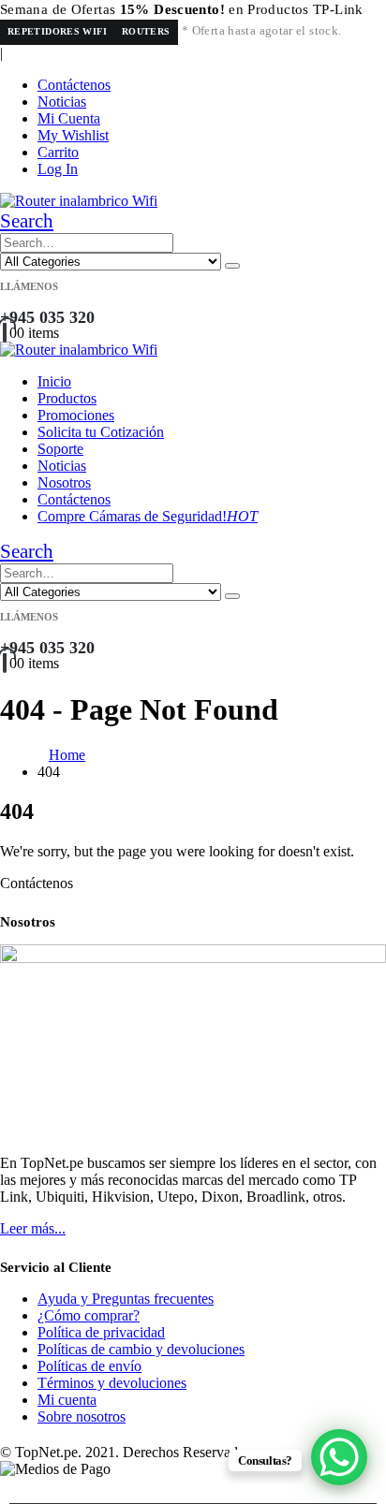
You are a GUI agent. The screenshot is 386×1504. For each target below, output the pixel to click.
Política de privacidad (101, 1332)
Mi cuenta (66, 1400)
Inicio (54, 381)
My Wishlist (73, 135)
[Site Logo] (78, 201)
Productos (66, 398)
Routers (146, 31)
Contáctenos (74, 85)
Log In (57, 169)
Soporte (60, 449)
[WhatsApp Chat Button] (339, 1457)
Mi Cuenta (68, 118)
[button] (26, 221)
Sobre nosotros (81, 1416)
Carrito (58, 152)
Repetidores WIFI (57, 31)
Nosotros (64, 482)
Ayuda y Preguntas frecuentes (125, 1299)
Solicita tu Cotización (100, 432)
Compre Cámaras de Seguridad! (147, 516)
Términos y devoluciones (111, 1383)
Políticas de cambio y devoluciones (141, 1349)
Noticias (61, 102)
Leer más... (33, 1228)
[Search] (232, 266)
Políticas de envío (89, 1366)
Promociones (75, 415)
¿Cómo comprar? (88, 1315)
